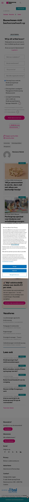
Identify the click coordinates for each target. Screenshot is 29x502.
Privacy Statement (15, 244)
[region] (14, 251)
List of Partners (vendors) (7, 261)
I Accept (14, 266)
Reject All (14, 270)
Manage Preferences (14, 274)
